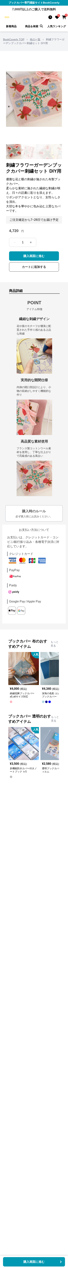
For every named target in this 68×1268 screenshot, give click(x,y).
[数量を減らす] (14, 242)
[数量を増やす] (31, 242)
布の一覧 (35, 39)
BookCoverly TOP (13, 39)
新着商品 (11, 26)
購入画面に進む (34, 256)
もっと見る (55, 643)
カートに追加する (34, 266)
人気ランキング (56, 26)
